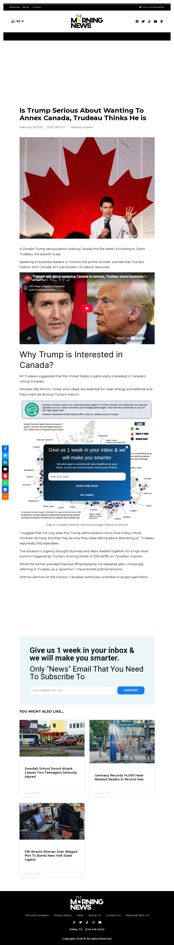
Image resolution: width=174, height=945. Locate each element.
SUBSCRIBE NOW (87, 485)
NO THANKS (87, 494)
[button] (87, 453)
